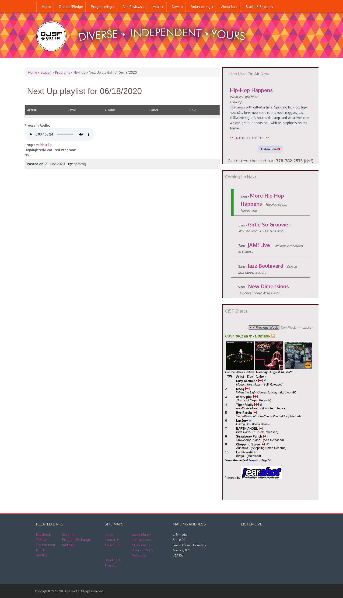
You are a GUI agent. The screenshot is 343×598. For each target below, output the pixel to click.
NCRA (40, 550)
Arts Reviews (133, 7)
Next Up (79, 72)
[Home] (145, 55)
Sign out (111, 565)
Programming (102, 7)
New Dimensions (268, 286)
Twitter (41, 540)
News (177, 7)
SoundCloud (45, 545)
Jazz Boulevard (265, 265)
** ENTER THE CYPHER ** (249, 138)
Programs (62, 72)
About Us (229, 7)
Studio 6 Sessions (259, 7)
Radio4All (69, 545)
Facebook (43, 534)
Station (46, 72)
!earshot (68, 534)
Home (46, 7)
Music (158, 7)
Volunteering (202, 7)
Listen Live (269, 149)
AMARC (41, 555)
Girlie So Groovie (268, 224)
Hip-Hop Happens (251, 90)
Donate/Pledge (71, 7)
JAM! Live (259, 245)
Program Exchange (76, 540)
